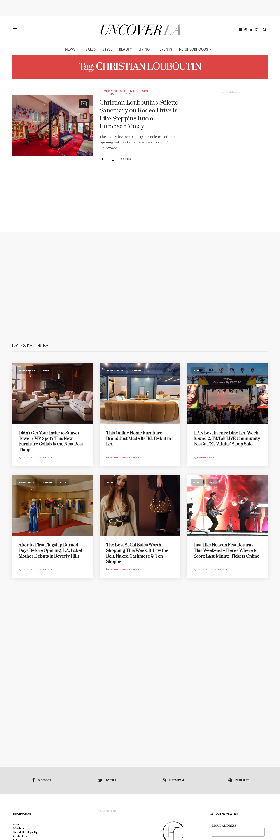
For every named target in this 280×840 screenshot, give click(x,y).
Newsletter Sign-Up (25, 832)
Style (107, 49)
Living (144, 49)
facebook (44, 780)
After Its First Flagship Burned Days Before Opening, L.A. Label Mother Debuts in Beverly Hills (50, 550)
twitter (111, 780)
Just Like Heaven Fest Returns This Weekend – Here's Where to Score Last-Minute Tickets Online (226, 550)
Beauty (125, 49)
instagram (176, 780)
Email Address (224, 825)
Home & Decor (27, 370)
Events (165, 49)
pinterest (241, 780)
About (17, 824)
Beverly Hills (111, 90)
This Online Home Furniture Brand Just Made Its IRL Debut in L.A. (138, 438)
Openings (131, 90)
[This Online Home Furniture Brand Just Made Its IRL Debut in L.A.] (140, 393)
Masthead (19, 828)
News (70, 49)
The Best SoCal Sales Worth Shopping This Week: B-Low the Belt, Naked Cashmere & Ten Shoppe (137, 553)
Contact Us (20, 836)
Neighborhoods (193, 49)
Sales (90, 49)
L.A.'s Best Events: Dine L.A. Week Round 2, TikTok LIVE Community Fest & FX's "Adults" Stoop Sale (227, 438)
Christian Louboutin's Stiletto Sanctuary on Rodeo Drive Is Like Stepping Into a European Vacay (139, 114)
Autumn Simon (206, 457)
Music (212, 482)
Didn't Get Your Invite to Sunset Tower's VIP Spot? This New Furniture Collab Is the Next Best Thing (51, 441)
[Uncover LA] (140, 30)
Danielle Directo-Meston (37, 457)
